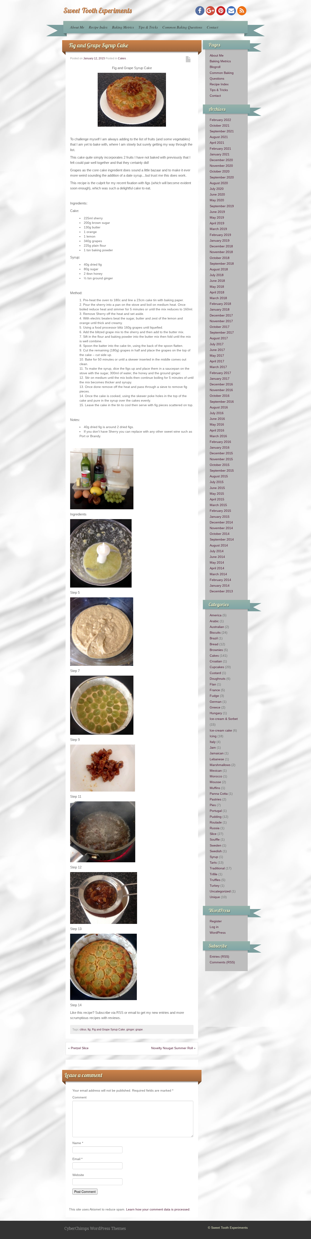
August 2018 (219, 269)
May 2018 (217, 286)
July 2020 (217, 189)
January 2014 (219, 585)
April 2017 (217, 361)
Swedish (216, 851)
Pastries (215, 799)
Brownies (216, 650)
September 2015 (222, 470)
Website (78, 1175)
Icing (213, 736)
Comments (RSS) (222, 962)
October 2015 (219, 465)
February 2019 (220, 235)
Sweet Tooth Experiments (97, 10)
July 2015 (217, 482)
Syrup (214, 857)
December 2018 (221, 246)
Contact (212, 27)
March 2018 (218, 298)
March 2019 (218, 229)
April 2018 (217, 292)
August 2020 (219, 183)
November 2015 (221, 459)
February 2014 (220, 580)
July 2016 (217, 413)
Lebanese (217, 759)
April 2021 (217, 142)
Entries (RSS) (219, 956)
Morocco (216, 776)
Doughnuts (217, 678)
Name (77, 1143)
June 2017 (217, 350)
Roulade (216, 822)
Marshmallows (220, 765)
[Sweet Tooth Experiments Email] (231, 10)
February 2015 (220, 510)
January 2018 (219, 309)
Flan (213, 684)
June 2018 (217, 280)
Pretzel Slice (80, 1048)
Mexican (216, 770)
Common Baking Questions (182, 27)
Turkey (214, 885)
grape (139, 1029)
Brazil (214, 638)
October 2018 (219, 258)
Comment (79, 1097)
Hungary (216, 713)
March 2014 (218, 574)
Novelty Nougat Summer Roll (172, 1048)
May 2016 (217, 424)
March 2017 (218, 367)
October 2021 (219, 125)
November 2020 (221, 165)
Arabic (214, 621)
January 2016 (219, 447)
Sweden (215, 845)
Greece (215, 707)
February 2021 (220, 148)
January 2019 (219, 240)
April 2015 (217, 499)
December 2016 (221, 384)
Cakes (122, 58)
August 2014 (219, 545)
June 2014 (217, 557)
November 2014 (221, 528)
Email (77, 1159)
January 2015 (219, 516)
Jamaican (217, 753)
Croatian (216, 661)
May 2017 (217, 355)
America (216, 615)
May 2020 (217, 200)
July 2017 (217, 344)
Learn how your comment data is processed (157, 1209)
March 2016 (218, 436)
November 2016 (221, 390)
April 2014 (217, 568)
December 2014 (221, 522)
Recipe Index (98, 27)
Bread (214, 644)
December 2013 (221, 591)
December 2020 (221, 160)
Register (216, 921)
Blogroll (215, 67)
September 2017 (222, 332)
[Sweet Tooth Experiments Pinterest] (220, 10)
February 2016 (220, 442)
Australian (217, 627)
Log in (214, 927)
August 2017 (219, 338)
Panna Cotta (219, 793)
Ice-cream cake (221, 730)
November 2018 (221, 252)
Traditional (217, 868)
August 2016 (219, 407)
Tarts (213, 862)
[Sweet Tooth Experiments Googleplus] (210, 10)
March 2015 (218, 505)
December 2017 (221, 315)
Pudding (216, 816)
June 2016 (217, 419)
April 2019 (217, 223)
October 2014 (219, 534)
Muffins (215, 788)
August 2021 (219, 137)
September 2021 (222, 131)
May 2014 (217, 562)
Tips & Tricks (148, 27)
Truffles (215, 880)
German (216, 701)
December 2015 (221, 453)
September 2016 (222, 401)
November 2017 (221, 321)
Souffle (215, 839)
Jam (213, 747)
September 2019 (222, 206)
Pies (213, 805)
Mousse (215, 782)
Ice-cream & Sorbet (224, 719)
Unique (215, 897)
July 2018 (217, 275)
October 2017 (219, 327)
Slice (213, 834)
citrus (83, 1029)
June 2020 (217, 194)
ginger (130, 1029)
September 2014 (222, 539)
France (215, 690)
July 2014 (217, 551)
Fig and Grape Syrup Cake (98, 45)
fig (89, 1029)
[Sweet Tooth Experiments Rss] (241, 10)
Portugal (216, 811)
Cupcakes (217, 667)
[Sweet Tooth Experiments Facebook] (199, 10)
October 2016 (219, 395)
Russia (214, 828)
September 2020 (222, 177)
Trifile (213, 874)
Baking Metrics (123, 27)
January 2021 (219, 154)
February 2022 (220, 120)
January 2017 (219, 378)
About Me (77, 27)
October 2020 (219, 171)
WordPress (218, 932)
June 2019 (217, 212)
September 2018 (222, 263)
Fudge (214, 696)
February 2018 (220, 304)
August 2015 (219, 476)
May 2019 (217, 217)
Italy (213, 742)
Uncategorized (220, 891)
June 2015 (217, 488)
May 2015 (217, 493)
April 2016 (217, 430)
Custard (215, 673)
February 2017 (220, 373)
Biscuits (215, 632)
